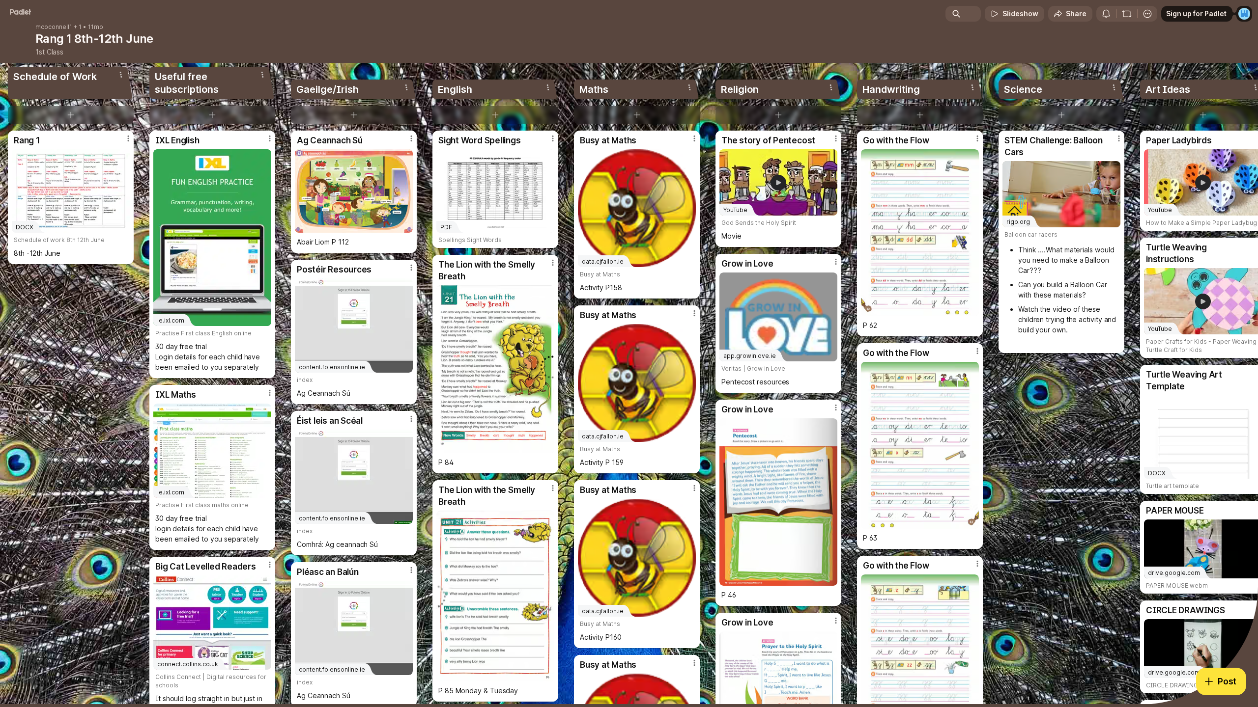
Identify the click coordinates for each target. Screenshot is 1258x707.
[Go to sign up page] (1244, 14)
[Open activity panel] (1106, 14)
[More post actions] (128, 138)
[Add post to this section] (71, 115)
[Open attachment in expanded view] (354, 191)
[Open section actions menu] (121, 74)
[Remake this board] (1127, 14)
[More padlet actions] (1147, 14)
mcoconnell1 (53, 27)
